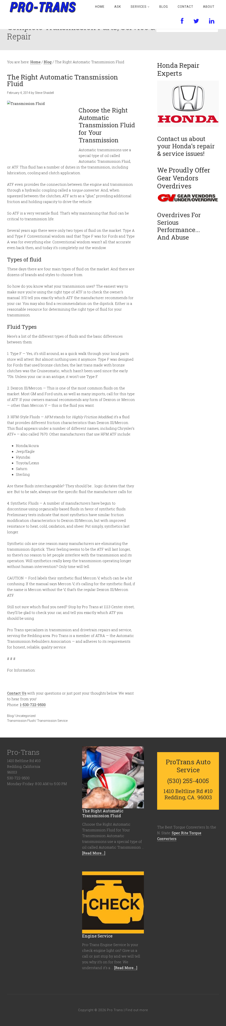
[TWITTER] (196, 21)
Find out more (137, 1010)
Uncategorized (25, 716)
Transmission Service (52, 720)
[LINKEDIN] (212, 21)
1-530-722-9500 (33, 704)
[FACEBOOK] (182, 21)
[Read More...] (93, 853)
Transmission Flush (21, 720)
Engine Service (97, 936)
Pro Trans (42, 6)
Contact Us (16, 693)
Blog (10, 716)
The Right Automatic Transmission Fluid (102, 813)
